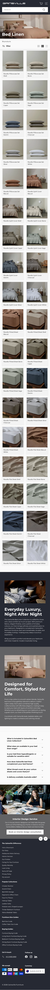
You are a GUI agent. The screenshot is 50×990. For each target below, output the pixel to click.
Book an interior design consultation (25, 832)
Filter (8, 46)
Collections (11, 29)
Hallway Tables (7, 901)
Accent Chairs (6, 889)
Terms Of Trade (7, 871)
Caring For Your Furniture (10, 862)
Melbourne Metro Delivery (11, 853)
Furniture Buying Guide (10, 933)
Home (4, 29)
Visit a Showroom (8, 847)
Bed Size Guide (7, 921)
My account (6, 877)
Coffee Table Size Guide (10, 924)
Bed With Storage (8, 892)
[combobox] (25, 9)
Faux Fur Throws (7, 898)
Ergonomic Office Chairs (10, 895)
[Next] (46, 839)
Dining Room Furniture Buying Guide (14, 942)
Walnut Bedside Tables (9, 912)
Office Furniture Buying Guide (12, 945)
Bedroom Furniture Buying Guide (13, 939)
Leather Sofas (6, 904)
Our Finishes (6, 859)
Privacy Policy (6, 874)
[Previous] (41, 839)
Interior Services (7, 856)
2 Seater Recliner (7, 886)
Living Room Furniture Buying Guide (14, 936)
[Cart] (41, 3)
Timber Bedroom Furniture (11, 909)
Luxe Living (6, 868)
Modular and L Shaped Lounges (12, 906)
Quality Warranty (7, 865)
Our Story (5, 850)
